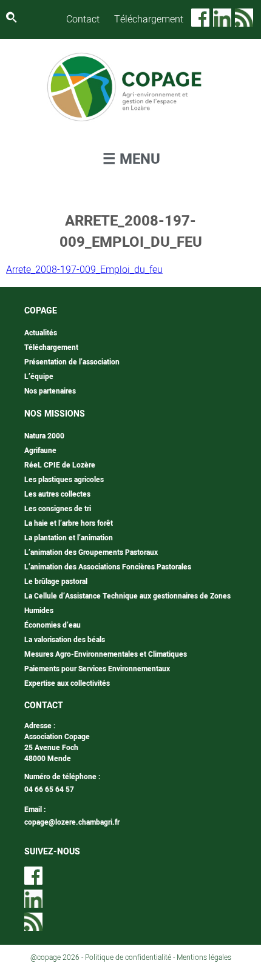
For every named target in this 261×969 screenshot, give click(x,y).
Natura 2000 (44, 436)
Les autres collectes (57, 494)
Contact (83, 19)
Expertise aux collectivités (67, 683)
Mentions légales (204, 957)
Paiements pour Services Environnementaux (97, 668)
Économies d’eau (52, 625)
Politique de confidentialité (128, 957)
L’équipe (38, 376)
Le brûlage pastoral (55, 581)
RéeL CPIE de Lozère (59, 465)
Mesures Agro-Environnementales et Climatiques (105, 654)
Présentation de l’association (72, 362)
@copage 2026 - (57, 957)
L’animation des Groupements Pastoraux (91, 552)
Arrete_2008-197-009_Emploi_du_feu (84, 270)
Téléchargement (148, 19)
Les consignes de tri (57, 508)
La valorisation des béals (64, 639)
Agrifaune (40, 450)
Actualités (40, 332)
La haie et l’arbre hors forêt (68, 523)
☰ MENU (131, 159)
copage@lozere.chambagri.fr (72, 822)
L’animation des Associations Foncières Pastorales (107, 567)
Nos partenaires (50, 391)
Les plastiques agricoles (64, 479)
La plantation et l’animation (68, 537)
